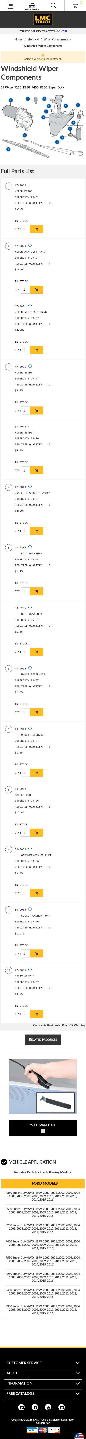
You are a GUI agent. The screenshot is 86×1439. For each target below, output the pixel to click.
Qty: (18, 229)
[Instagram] (61, 1407)
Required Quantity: (29, 203)
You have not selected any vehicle (39, 31)
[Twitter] (21, 1407)
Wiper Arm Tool (43, 1125)
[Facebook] (35, 1407)
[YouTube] (48, 1407)
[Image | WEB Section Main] (42, 1086)
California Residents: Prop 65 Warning (59, 1025)
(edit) (64, 31)
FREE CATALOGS (10, 11)
